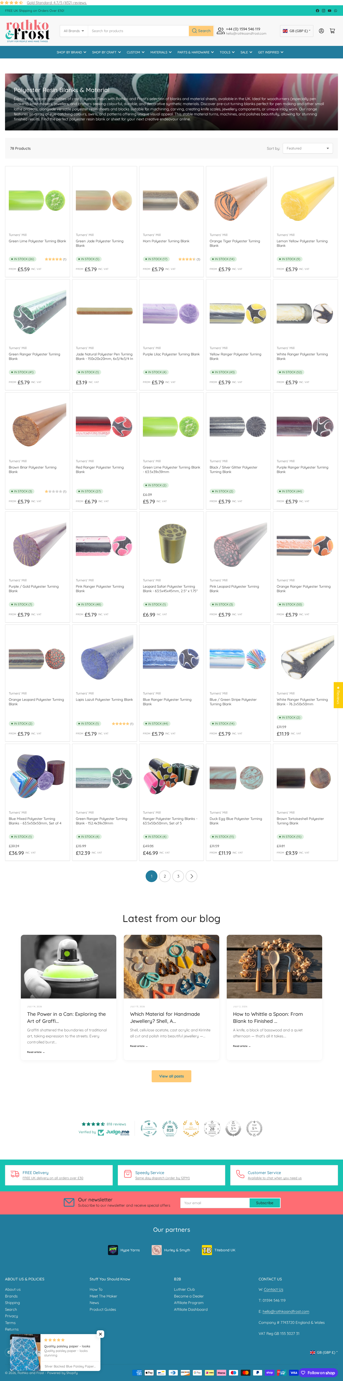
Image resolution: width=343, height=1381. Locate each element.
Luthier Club (184, 1289)
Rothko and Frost (31, 1373)
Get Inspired (268, 52)
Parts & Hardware (193, 52)
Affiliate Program (189, 1302)
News (94, 1302)
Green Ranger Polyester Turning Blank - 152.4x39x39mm (101, 820)
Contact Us (273, 1289)
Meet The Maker (103, 1296)
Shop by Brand (69, 52)
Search (11, 1309)
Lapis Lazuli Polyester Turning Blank (104, 699)
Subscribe (264, 1202)
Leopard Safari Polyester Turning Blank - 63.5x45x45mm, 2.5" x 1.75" (170, 588)
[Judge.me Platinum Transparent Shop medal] (149, 1128)
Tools (225, 52)
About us (13, 1289)
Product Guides (103, 1309)
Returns (12, 1329)
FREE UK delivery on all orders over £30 (53, 1178)
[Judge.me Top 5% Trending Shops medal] (254, 1128)
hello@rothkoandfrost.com (286, 1311)
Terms (10, 1322)
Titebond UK (224, 1250)
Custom (133, 52)
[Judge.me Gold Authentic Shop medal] (191, 1128)
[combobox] (151, 31)
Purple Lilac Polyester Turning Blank (171, 354)
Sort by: (273, 148)
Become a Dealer (189, 1296)
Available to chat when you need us (275, 1178)
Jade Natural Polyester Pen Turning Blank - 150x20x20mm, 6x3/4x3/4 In (104, 356)
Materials (158, 52)
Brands (11, 1296)
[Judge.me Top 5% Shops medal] (233, 1128)
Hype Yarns (130, 1250)
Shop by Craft (104, 52)
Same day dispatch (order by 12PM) (162, 1178)
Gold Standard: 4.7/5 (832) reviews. (57, 2)
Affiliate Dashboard (191, 1309)
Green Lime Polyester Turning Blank (37, 241)
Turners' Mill (18, 235)
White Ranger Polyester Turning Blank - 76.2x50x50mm (302, 701)
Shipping (12, 1302)
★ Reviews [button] (338, 695)
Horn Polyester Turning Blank (166, 241)
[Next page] (191, 876)
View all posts (171, 1076)
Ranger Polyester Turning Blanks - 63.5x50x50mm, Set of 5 (170, 820)
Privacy (11, 1316)
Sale (244, 52)
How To (96, 1289)
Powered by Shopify (62, 1373)
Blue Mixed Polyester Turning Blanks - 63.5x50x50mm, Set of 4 (35, 820)
